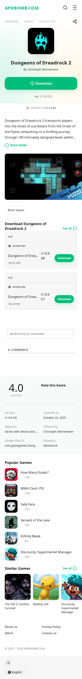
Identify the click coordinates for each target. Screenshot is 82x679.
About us (11, 627)
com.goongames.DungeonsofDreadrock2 (22, 445)
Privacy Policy (51, 627)
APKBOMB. (22, 8)
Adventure (50, 445)
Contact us (49, 633)
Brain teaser (16, 210)
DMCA (9, 633)
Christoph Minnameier (58, 431)
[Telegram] (8, 663)
